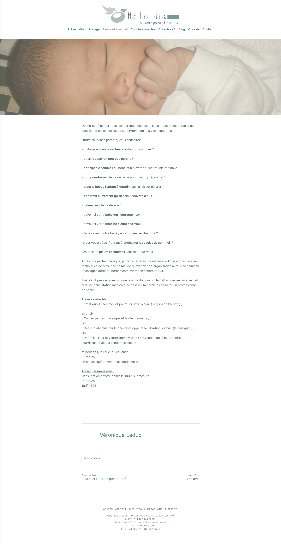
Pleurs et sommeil (115, 29)
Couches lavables (143, 29)
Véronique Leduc (120, 435)
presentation (92, 458)
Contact (207, 29)
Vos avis (193, 29)
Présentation (76, 29)
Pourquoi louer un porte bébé (104, 479)
